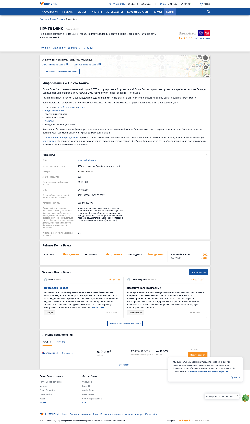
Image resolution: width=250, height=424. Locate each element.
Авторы (139, 414)
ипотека (81, 107)
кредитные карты (54, 110)
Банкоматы (74, 47)
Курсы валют (50, 11)
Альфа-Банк (88, 390)
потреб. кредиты (66, 107)
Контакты (86, 414)
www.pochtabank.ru (87, 160)
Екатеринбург (46, 394)
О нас (65, 414)
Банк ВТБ (86, 386)
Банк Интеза (88, 394)
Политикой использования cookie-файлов (208, 371)
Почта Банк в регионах (50, 382)
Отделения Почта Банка (55, 65)
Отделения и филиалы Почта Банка (61, 71)
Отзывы (88, 47)
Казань (43, 399)
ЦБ (164, 4)
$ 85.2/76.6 (133, 4)
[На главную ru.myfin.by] (49, 414)
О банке (45, 47)
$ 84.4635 (172, 4)
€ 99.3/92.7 (145, 4)
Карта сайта (151, 414)
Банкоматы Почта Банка (87, 65)
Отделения (58, 47)
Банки (170, 11)
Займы (158, 11)
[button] (125, 155)
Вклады (82, 11)
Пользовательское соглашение (116, 414)
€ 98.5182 (185, 4)
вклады (49, 121)
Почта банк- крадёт (56, 287)
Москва (43, 386)
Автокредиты (114, 11)
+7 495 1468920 (85, 171)
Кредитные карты (138, 11)
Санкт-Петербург (48, 390)
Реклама (74, 414)
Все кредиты (125, 365)
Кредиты (67, 11)
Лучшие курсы (119, 4)
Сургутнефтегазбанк (92, 399)
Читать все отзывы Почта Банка (125, 323)
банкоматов (49, 141)
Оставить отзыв (198, 272)
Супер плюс (67, 353)
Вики (95, 414)
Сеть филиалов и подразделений (60, 137)
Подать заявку (197, 355)
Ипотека (97, 11)
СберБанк (87, 382)
